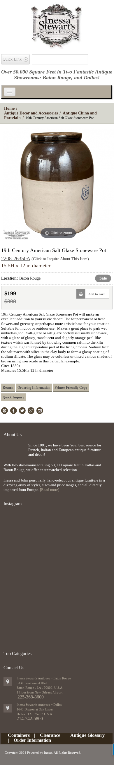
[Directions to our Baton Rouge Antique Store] (7, 681)
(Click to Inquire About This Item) (60, 259)
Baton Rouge (57, 78)
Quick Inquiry (13, 397)
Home (9, 108)
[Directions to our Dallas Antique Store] (7, 708)
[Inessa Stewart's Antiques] (56, 24)
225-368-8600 (30, 696)
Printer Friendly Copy (71, 388)
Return (8, 388)
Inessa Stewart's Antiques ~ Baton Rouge (44, 678)
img (14, 452)
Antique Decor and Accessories (31, 113)
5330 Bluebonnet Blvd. (32, 683)
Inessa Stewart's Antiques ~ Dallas (39, 704)
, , (35, 714)
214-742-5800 (30, 718)
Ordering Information (33, 388)
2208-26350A (15, 258)
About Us (12, 434)
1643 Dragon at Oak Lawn (35, 709)
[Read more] (49, 489)
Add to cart (96, 294)
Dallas (91, 78)
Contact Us (13, 667)
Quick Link (12, 59)
